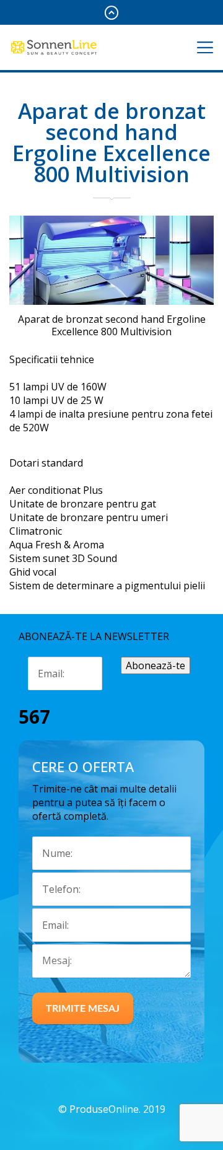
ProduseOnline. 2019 (117, 1109)
